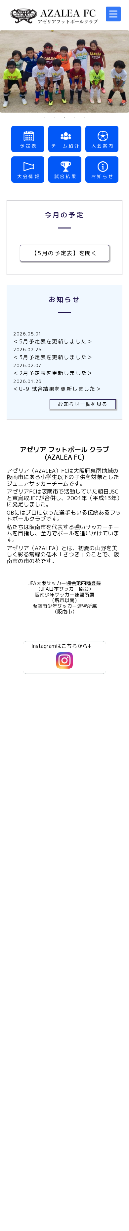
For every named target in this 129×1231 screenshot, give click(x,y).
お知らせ (102, 176)
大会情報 (28, 176)
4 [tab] (74, 117)
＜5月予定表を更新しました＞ (53, 341)
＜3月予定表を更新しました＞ (53, 357)
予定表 (28, 146)
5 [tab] (84, 117)
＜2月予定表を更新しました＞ (53, 373)
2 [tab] (54, 117)
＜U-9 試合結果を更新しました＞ (57, 388)
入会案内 (102, 146)
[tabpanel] (64, 71)
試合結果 (65, 176)
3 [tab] (64, 117)
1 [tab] (44, 117)
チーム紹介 (65, 146)
